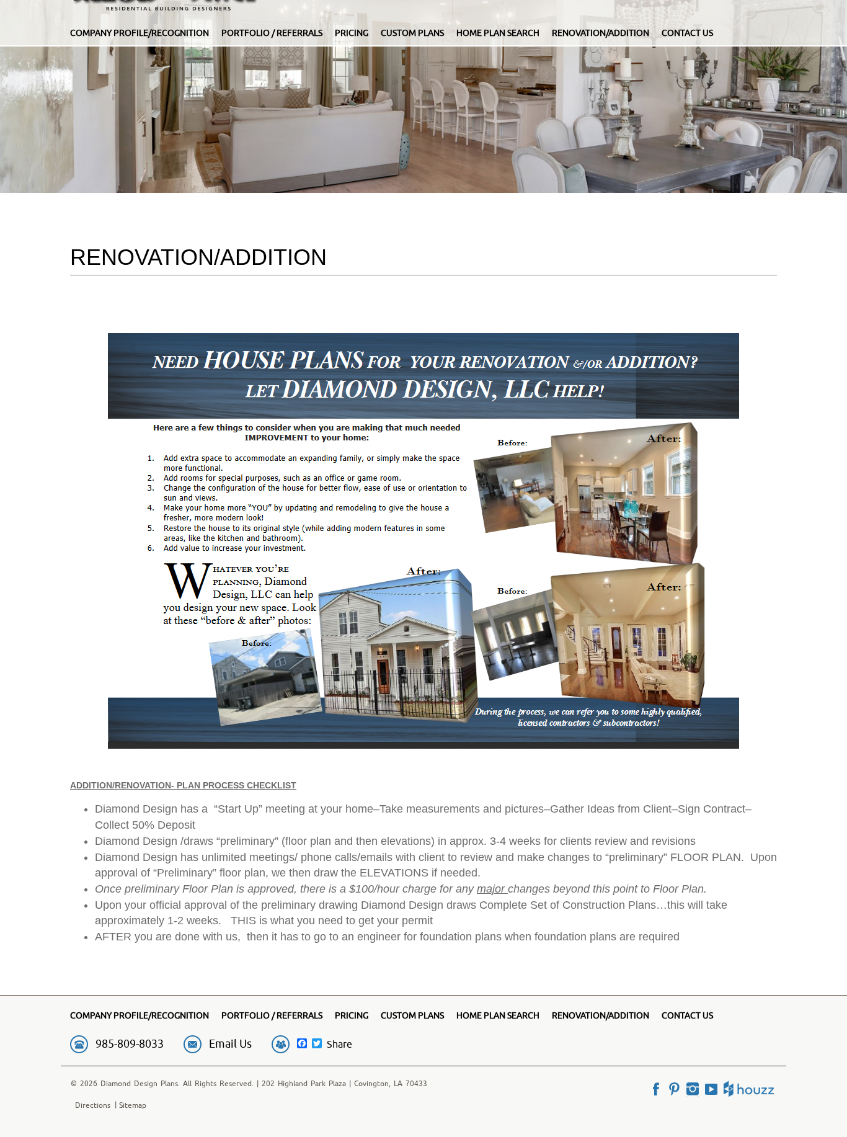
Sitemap (132, 1105)
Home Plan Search (497, 33)
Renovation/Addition (600, 33)
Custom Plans (412, 33)
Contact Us (687, 33)
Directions (92, 1105)
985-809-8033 (129, 1043)
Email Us (230, 1043)
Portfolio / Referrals (271, 33)
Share (339, 1044)
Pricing (351, 33)
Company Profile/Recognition (139, 33)
